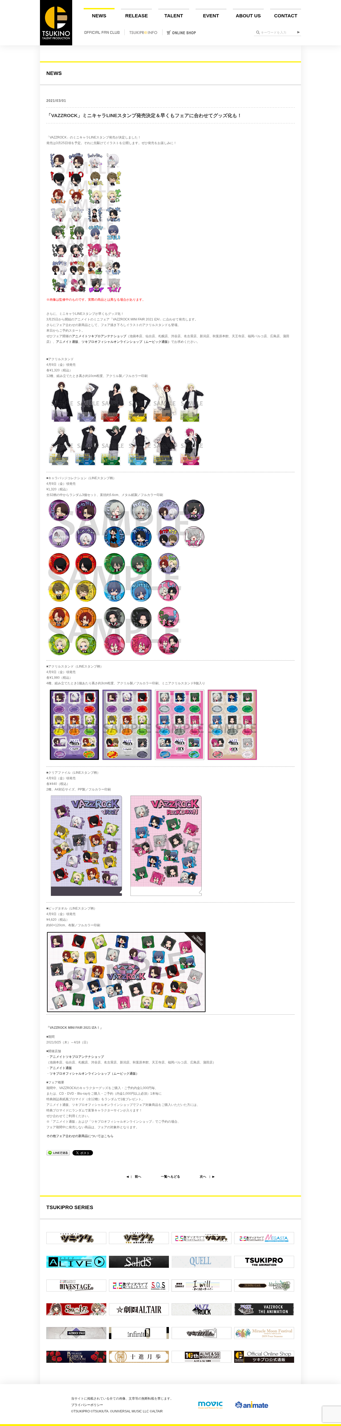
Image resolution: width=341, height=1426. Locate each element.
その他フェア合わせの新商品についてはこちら (79, 1136)
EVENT (211, 15)
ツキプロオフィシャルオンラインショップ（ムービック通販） (126, 342)
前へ (138, 1176)
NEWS (99, 15)
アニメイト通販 (67, 342)
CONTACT (285, 15)
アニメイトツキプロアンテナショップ (99, 336)
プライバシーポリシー (87, 1405)
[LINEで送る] (58, 1152)
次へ (203, 1176)
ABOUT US (248, 15)
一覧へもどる (170, 1176)
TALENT (173, 15)
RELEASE (136, 15)
